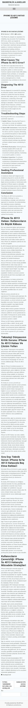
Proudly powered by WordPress (14, 703)
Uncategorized (6, 674)
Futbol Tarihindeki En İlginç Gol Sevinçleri (7, 685)
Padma (10, 705)
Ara (2, 690)
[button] (14, 9)
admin (19, 34)
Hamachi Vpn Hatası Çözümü (21, 684)
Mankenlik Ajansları (14, 2)
